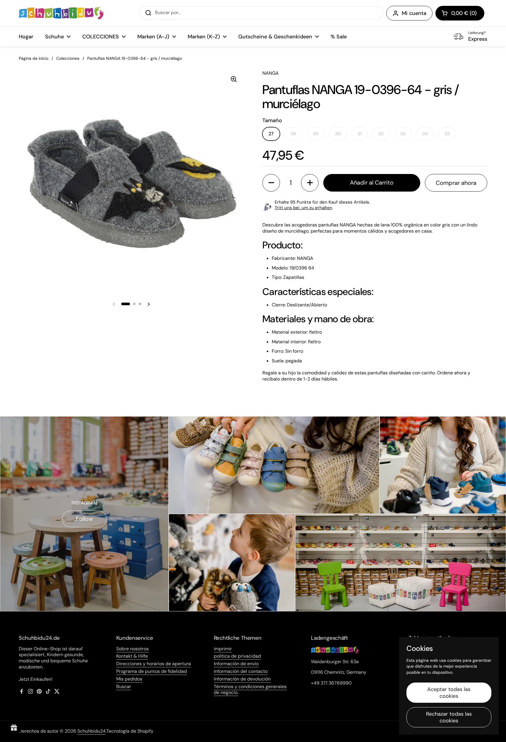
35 (447, 134)
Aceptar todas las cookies (449, 693)
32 (381, 134)
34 (425, 134)
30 (338, 134)
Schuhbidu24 (91, 731)
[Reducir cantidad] (271, 183)
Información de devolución (242, 679)
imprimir (223, 649)
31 (360, 134)
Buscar (123, 686)
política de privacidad (237, 656)
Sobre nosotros (132, 649)
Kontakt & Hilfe (132, 656)
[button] (459, 13)
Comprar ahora (456, 183)
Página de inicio (33, 58)
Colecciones (67, 58)
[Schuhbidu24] (61, 13)
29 (315, 134)
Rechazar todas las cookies (449, 717)
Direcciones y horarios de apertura (153, 664)
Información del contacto (241, 671)
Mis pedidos (129, 679)
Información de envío (236, 664)
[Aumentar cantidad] (310, 183)
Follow (84, 519)
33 (403, 134)
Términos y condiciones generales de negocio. (250, 689)
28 (293, 134)
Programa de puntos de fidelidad (151, 671)
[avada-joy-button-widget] (14, 728)
